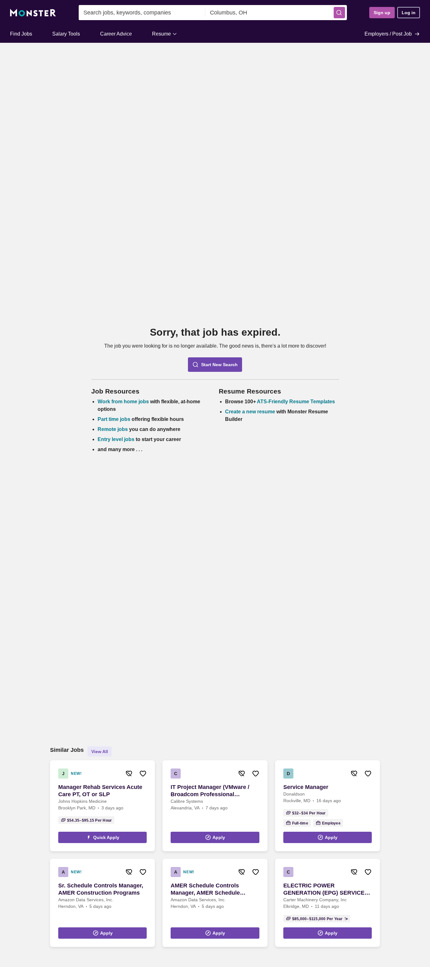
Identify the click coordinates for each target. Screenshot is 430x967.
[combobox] (142, 12)
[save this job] (143, 774)
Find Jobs (21, 33)
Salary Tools (66, 33)
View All (99, 751)
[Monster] (33, 13)
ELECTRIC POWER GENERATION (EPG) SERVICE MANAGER (324, 889)
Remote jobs (113, 429)
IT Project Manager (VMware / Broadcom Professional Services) (210, 791)
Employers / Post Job (388, 33)
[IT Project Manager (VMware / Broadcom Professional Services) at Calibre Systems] (215, 806)
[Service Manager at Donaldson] (327, 806)
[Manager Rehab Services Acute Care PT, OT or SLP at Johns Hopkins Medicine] (102, 806)
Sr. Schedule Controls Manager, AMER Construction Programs (100, 889)
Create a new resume (250, 411)
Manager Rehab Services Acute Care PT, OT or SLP (100, 790)
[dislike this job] (129, 774)
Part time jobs (114, 419)
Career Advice (116, 33)
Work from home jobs (123, 401)
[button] (339, 12)
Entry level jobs (116, 439)
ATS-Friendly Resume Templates (296, 401)
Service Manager (305, 787)
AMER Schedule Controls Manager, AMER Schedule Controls (205, 889)
